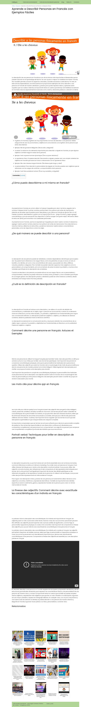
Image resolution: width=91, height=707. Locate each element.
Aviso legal (30, 703)
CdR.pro (14, 2)
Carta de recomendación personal (49, 2)
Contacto (76, 2)
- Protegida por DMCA (24, 705)
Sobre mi (68, 2)
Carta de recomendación (30, 2)
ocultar (22, 175)
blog (62, 2)
